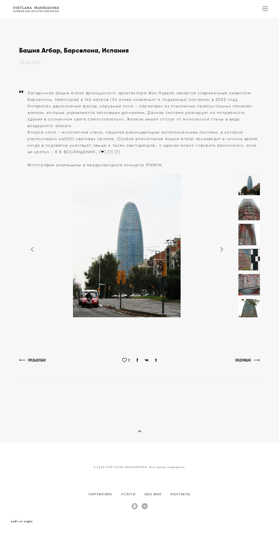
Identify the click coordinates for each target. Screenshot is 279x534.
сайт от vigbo (22, 521)
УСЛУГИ (129, 494)
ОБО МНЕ (153, 494)
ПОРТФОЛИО (100, 494)
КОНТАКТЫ (180, 494)
